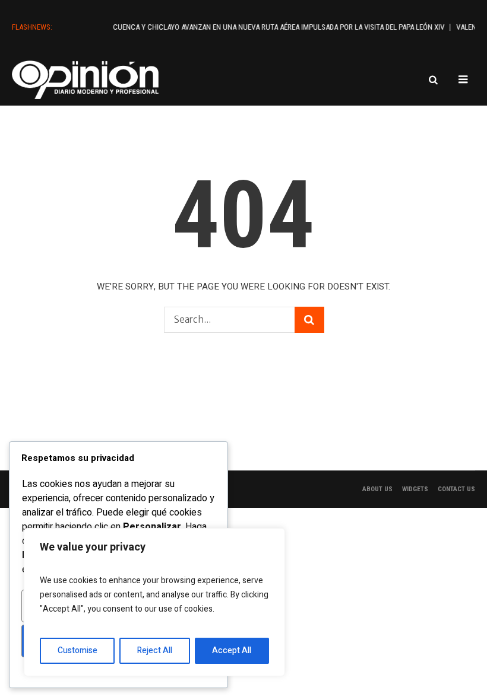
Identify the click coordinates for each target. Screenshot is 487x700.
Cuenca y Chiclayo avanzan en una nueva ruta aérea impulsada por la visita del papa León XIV (273, 27)
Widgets (415, 489)
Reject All (154, 650)
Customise (77, 650)
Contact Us (456, 489)
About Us (377, 489)
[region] (154, 602)
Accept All (231, 650)
